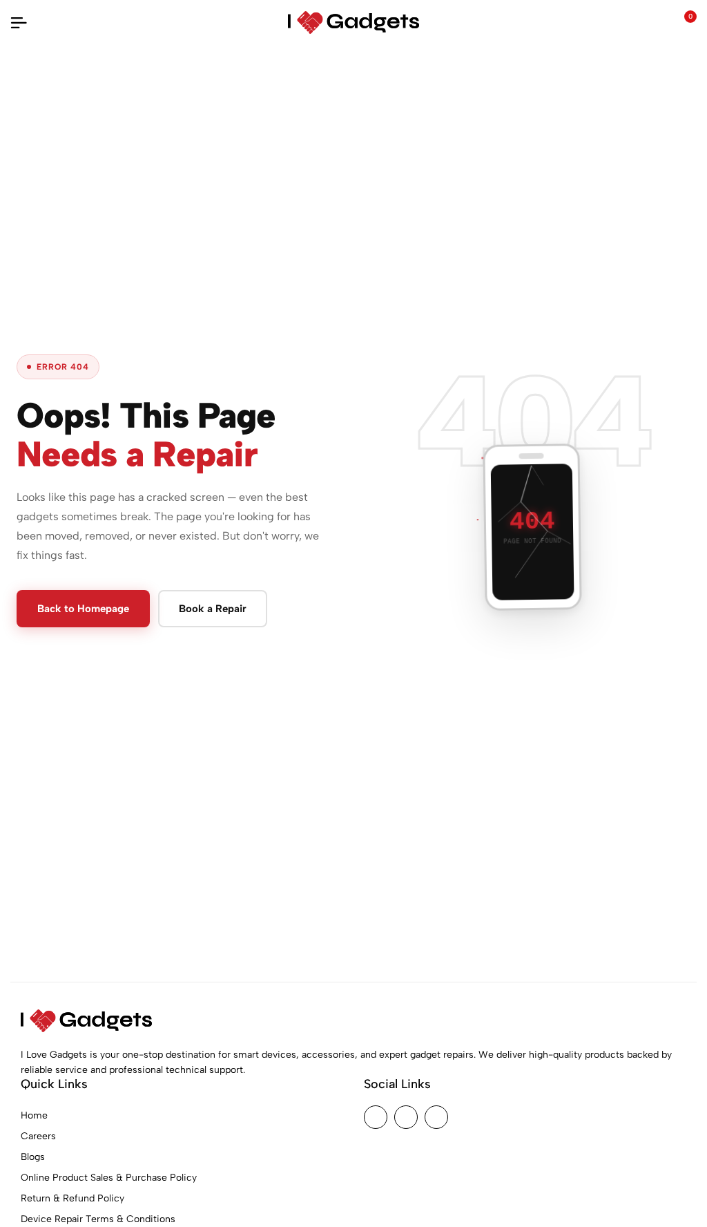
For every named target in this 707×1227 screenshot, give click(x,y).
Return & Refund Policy (72, 1198)
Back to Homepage (83, 608)
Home (34, 1115)
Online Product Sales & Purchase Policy (109, 1177)
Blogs (33, 1157)
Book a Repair (212, 608)
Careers (38, 1136)
